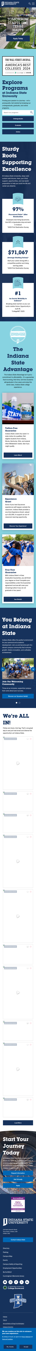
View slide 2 (19, 702)
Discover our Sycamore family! (18, 696)
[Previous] (3, 669)
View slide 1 (16, 702)
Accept (26, 1347)
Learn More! (18, 455)
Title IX (5, 1320)
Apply (18, 1185)
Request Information (18, 1173)
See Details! (18, 599)
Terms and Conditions (7, 1339)
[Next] (33, 669)
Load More (18, 1123)
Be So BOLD (7, 1272)
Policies (5, 1316)
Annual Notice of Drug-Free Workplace (13, 1323)
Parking (5, 1252)
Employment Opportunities (12, 1268)
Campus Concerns (8, 1327)
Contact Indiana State (18, 1240)
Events (5, 1260)
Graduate (18, 125)
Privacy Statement (26, 1336)
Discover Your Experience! (18, 526)
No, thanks (10, 1347)
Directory (6, 1248)
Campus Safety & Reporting (12, 1264)
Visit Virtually (18, 1179)
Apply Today (18, 38)
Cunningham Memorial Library (13, 1276)
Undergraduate (18, 118)
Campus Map (7, 1256)
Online (18, 132)
